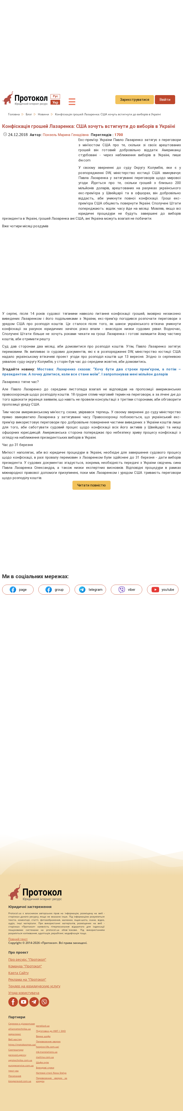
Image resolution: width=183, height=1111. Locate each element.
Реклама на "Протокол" (27, 979)
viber (131, 590)
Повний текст (18, 939)
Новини (44, 114)
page (23, 590)
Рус (55, 96)
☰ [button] (72, 102)
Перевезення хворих (48, 1041)
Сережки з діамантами (21, 1023)
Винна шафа (43, 1036)
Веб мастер (15, 1039)
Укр (55, 102)
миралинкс (14, 1034)
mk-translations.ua (46, 1051)
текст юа (13, 1070)
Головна (14, 114)
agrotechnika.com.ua (20, 1060)
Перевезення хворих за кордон (51, 1080)
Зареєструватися (134, 99)
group (59, 590)
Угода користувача (23, 992)
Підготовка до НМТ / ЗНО (51, 1031)
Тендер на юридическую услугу (34, 986)
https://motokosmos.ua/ (22, 1044)
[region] (91, 43)
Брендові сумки (45, 1067)
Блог (29, 114)
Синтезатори (15, 1049)
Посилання (14, 1075)
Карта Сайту (18, 972)
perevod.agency (17, 1055)
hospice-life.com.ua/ (47, 1046)
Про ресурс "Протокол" (27, 959)
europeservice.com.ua (21, 1065)
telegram (95, 590)
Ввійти (165, 99)
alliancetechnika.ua (19, 1028)
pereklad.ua (43, 1025)
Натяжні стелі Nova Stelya (51, 1072)
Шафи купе (42, 1062)
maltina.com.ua (45, 1057)
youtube (168, 590)
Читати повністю (91, 485)
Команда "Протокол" (25, 966)
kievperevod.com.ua (19, 1081)
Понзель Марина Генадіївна (66, 135)
